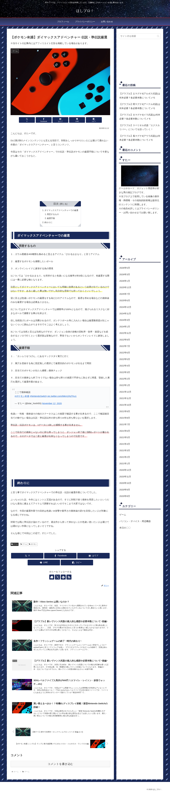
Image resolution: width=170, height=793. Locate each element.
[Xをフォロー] (57, 577)
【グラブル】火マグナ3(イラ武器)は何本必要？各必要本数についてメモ (139, 117)
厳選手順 (51, 218)
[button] (94, 120)
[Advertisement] (60, 178)
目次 (56, 203)
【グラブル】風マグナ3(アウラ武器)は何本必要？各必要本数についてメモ (139, 138)
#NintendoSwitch (38, 396)
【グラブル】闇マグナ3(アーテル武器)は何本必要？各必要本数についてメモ (139, 106)
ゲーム (15, 544)
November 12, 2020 (52, 403)
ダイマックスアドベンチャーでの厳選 (61, 210)
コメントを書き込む (60, 763)
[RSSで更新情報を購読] (68, 577)
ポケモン (34, 544)
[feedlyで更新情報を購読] (63, 577)
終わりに (48, 222)
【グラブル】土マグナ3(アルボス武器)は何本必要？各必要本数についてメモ (139, 95)
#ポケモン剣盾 (22, 396)
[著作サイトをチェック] (51, 577)
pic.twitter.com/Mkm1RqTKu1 (62, 396)
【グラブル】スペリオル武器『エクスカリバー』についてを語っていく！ (139, 127)
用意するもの (53, 214)
